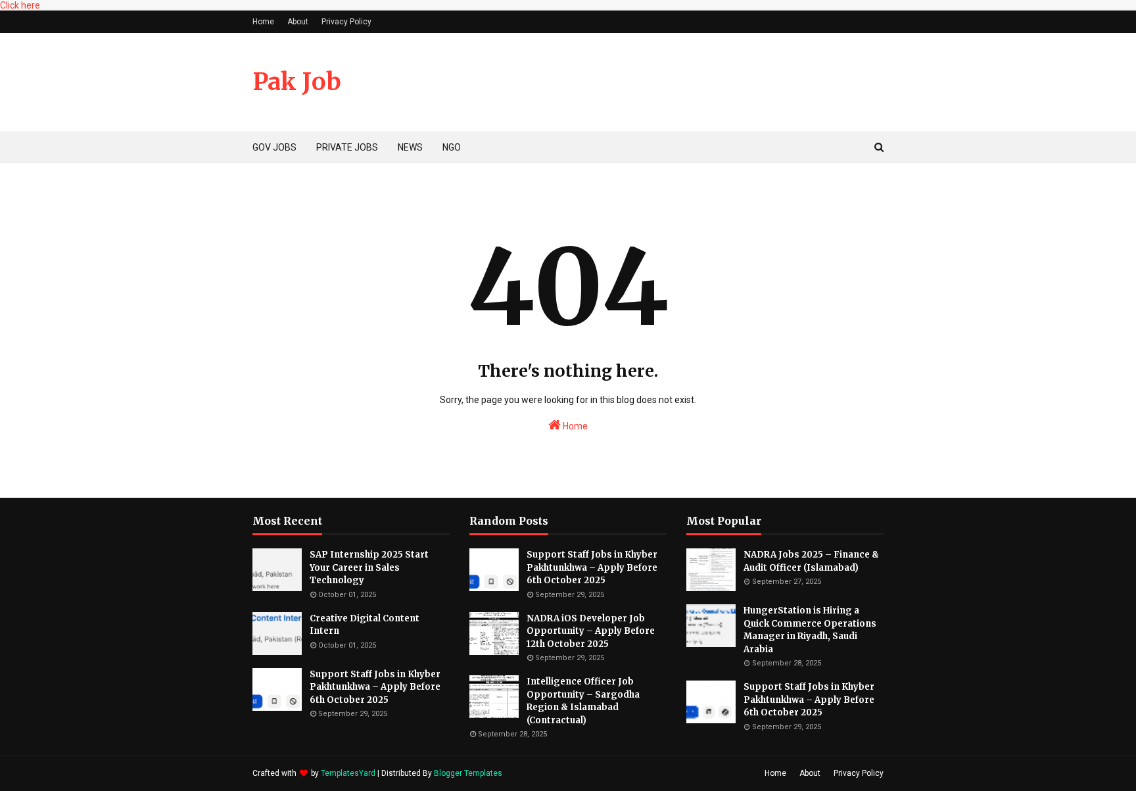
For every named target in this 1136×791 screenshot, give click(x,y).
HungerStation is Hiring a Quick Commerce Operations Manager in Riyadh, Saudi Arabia (810, 630)
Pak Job (296, 82)
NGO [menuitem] (451, 147)
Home (263, 21)
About (297, 21)
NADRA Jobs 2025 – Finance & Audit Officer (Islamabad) (811, 561)
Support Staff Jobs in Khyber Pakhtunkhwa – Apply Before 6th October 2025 (375, 687)
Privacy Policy (346, 21)
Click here (20, 5)
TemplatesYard (348, 773)
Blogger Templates (468, 773)
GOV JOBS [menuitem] (274, 147)
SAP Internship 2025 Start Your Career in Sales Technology (369, 567)
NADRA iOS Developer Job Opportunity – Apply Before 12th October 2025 (591, 631)
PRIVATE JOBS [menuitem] (347, 147)
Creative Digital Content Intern (364, 625)
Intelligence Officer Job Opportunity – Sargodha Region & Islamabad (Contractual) (583, 701)
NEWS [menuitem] (410, 147)
